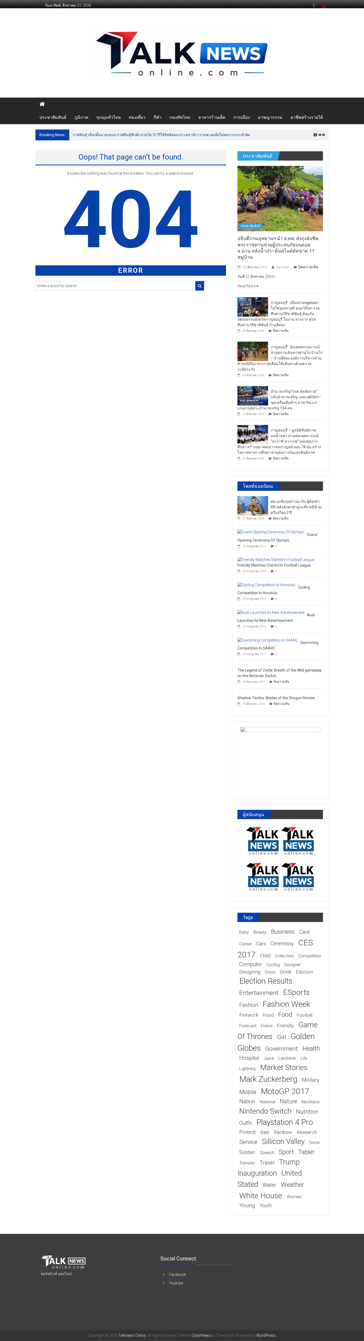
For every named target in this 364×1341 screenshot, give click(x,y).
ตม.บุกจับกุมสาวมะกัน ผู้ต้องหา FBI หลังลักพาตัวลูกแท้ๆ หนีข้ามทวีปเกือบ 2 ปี (296, 507)
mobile (247, 1092)
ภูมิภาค (81, 117)
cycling (273, 964)
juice (269, 1058)
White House (260, 1195)
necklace (310, 1101)
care (304, 932)
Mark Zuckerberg (268, 1079)
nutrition (307, 1111)
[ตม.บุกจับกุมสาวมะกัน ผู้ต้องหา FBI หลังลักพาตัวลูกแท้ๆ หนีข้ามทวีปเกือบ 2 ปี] (252, 505)
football (304, 1015)
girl (281, 1037)
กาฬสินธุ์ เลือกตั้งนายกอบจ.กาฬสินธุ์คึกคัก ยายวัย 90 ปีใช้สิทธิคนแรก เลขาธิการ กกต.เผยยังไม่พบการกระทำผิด (161, 135)
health (311, 1048)
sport (286, 1152)
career (245, 943)
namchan (282, 267)
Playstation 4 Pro (284, 1122)
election (304, 972)
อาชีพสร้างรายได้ (306, 117)
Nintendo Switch (265, 1111)
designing (249, 972)
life (304, 1058)
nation (247, 1101)
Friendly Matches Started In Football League (274, 565)
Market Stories (284, 1067)
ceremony (282, 944)
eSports (296, 992)
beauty (259, 932)
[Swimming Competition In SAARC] (267, 640)
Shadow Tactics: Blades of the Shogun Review (276, 698)
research (307, 1132)
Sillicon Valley (283, 1141)
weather (292, 1184)
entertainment (258, 992)
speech (267, 1152)
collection (284, 955)
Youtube (176, 1283)
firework (248, 1015)
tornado (247, 1163)
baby (244, 932)
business (283, 931)
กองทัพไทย (179, 117)
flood (268, 1015)
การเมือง (241, 117)
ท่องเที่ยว (137, 117)
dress (270, 972)
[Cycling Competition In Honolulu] (266, 585)
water (269, 1185)
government (281, 1048)
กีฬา (157, 117)
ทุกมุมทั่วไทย (108, 117)
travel (267, 1162)
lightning (247, 1068)
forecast (247, 1025)
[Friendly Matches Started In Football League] (275, 560)
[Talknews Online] (42, 104)
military (310, 1080)
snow (314, 1142)
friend (266, 1025)
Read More (246, 286)
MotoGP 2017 (285, 1091)
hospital (249, 1058)
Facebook (177, 1274)
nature (288, 1101)
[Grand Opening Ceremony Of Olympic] (270, 532)
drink (285, 972)
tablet (306, 1152)
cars (261, 943)
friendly (285, 1025)
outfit (245, 1123)
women (294, 1196)
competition (309, 955)
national (267, 1101)
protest (247, 1132)
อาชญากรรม (270, 117)
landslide (287, 1058)
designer (292, 964)
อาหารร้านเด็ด (211, 117)
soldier (247, 1152)
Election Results (265, 981)
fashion (248, 1005)
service (248, 1142)
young (247, 1205)
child (265, 955)
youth (266, 1205)
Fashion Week (286, 1004)
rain (264, 1132)
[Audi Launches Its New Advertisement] (270, 612)
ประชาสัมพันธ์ (52, 117)
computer (250, 964)
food (285, 1014)
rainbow (283, 1132)
